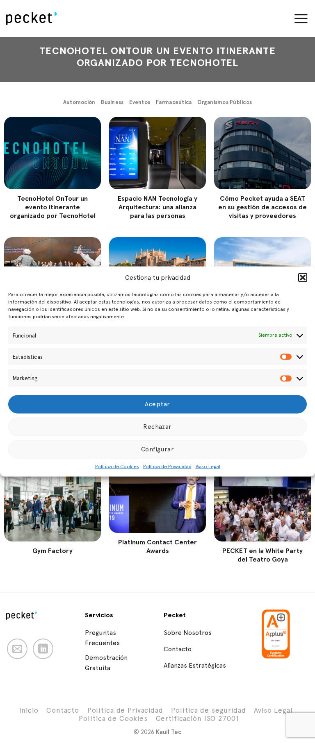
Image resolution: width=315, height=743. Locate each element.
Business (112, 102)
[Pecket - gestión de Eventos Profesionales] (36, 18)
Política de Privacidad (167, 466)
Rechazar (157, 426)
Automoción (79, 102)
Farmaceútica (174, 102)
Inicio (28, 710)
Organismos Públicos (224, 102)
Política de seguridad (208, 710)
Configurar (157, 449)
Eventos (139, 102)
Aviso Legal (208, 466)
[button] (303, 278)
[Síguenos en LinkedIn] (43, 649)
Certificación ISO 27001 (197, 718)
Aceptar (157, 404)
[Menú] (301, 18)
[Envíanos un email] (17, 649)
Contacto (62, 710)
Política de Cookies (117, 466)
